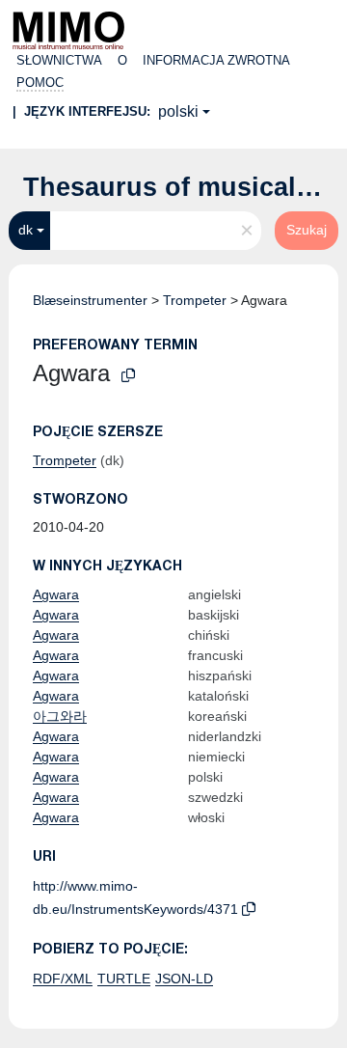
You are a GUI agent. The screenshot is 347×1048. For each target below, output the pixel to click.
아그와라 (60, 716)
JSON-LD (184, 978)
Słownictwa (59, 60)
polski (178, 111)
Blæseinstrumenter (90, 300)
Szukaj (306, 229)
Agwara (56, 594)
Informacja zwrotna (216, 60)
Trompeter (195, 300)
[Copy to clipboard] (128, 376)
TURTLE (123, 978)
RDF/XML (63, 978)
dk (25, 229)
